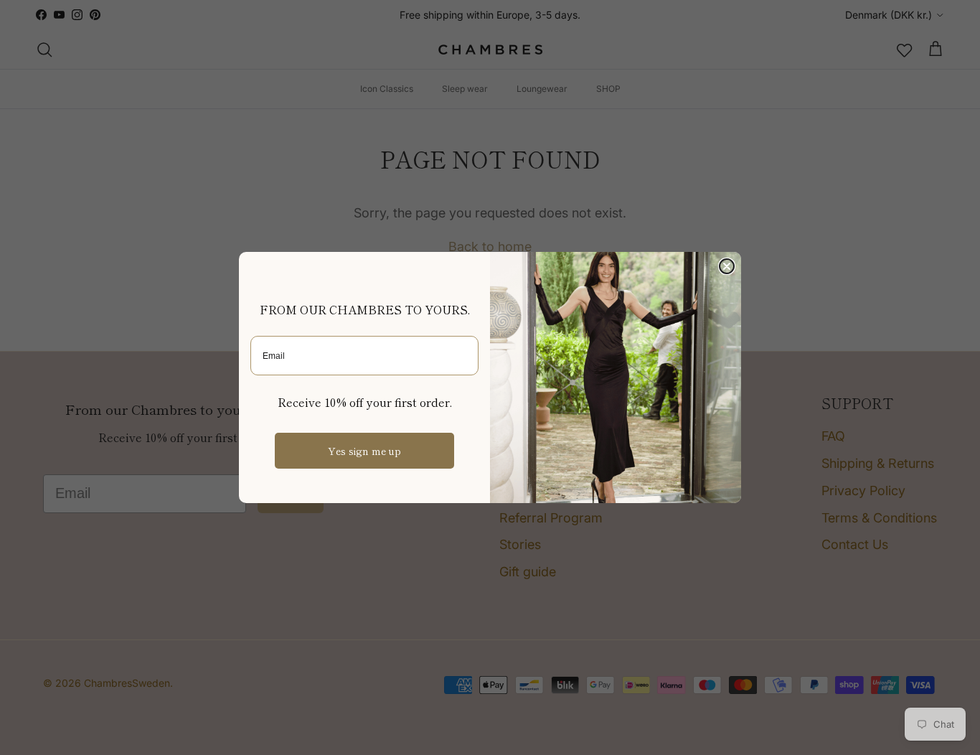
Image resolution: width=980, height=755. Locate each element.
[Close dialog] (727, 266)
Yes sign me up (364, 451)
